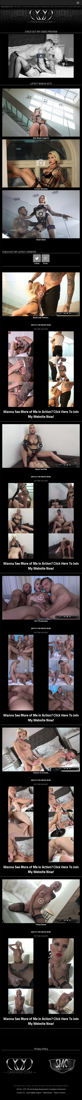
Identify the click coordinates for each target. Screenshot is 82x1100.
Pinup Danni (41, 924)
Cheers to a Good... (41, 772)
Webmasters (47, 1092)
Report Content (59, 1092)
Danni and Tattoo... (41, 317)
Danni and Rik (41, 469)
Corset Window (41, 188)
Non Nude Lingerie (41, 137)
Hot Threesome (41, 620)
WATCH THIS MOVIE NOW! (41, 325)
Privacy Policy (41, 1049)
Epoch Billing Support (34, 1092)
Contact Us (21, 1092)
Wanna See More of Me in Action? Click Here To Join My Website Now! (41, 414)
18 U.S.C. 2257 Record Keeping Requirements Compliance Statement (41, 1089)
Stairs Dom (41, 239)
